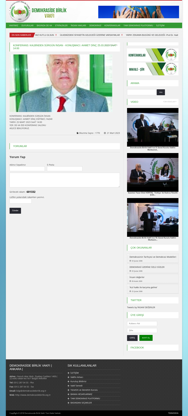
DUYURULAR (27, 25)
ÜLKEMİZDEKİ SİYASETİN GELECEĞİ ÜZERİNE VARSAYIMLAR (85, 35)
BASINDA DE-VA (44, 25)
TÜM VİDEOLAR (169, 101)
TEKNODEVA (173, 413)
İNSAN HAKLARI (78, 25)
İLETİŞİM (160, 25)
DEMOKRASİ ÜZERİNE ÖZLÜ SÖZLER (147, 267)
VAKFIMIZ (13, 25)
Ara (160, 92)
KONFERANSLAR (112, 25)
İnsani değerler (137, 277)
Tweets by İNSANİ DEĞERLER (141, 307)
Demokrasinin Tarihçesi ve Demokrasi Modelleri (153, 256)
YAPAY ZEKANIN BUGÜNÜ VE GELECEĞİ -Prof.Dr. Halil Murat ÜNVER (154, 35)
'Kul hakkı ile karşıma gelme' (143, 287)
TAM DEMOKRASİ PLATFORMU (138, 25)
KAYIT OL (146, 337)
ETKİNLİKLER (61, 25)
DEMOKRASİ (95, 25)
